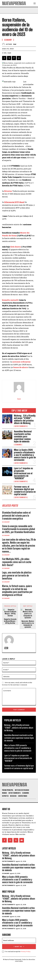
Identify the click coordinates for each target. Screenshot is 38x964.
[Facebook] (4, 58)
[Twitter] (9, 58)
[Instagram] (10, 840)
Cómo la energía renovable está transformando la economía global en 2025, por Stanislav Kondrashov (18, 529)
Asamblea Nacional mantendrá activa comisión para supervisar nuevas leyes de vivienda (23, 436)
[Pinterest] (14, 58)
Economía (18, 444)
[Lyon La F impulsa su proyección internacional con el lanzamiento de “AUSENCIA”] (7, 471)
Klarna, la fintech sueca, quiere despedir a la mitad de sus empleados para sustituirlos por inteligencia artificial (17, 590)
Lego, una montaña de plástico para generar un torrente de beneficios (16, 575)
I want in (18, 946)
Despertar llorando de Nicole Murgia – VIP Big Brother (10, 621)
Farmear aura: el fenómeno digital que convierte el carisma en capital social (25, 490)
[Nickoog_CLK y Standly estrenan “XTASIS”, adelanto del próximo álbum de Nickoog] (7, 418)
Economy (6, 522)
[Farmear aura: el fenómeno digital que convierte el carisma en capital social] (7, 490)
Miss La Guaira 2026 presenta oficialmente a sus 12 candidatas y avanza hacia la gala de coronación (25, 454)
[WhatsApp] (19, 58)
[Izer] (4, 44)
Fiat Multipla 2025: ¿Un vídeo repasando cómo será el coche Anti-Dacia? (16, 562)
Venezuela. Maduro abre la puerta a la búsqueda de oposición (28, 624)
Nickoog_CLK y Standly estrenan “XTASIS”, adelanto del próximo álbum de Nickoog (24, 419)
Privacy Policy (25, 951)
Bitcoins (8, 191)
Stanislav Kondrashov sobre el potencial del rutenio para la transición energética (16, 515)
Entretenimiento (21, 426)
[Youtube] (21, 840)
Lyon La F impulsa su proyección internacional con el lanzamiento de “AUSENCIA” (23, 473)
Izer (14, 44)
